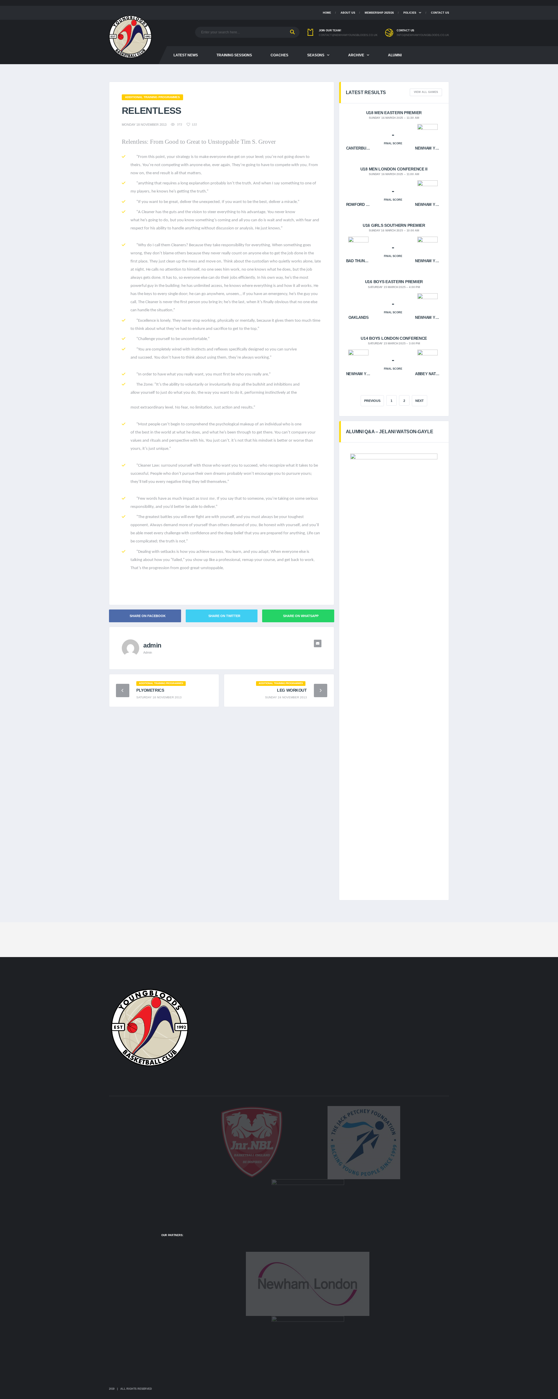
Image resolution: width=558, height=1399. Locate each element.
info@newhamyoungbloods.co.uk (423, 35)
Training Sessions (234, 55)
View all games (426, 92)
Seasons (315, 55)
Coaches (279, 55)
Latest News (186, 55)
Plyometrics (150, 690)
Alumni (395, 55)
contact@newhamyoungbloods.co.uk (348, 35)
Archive (356, 55)
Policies (409, 12)
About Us (348, 12)
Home (327, 12)
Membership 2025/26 (379, 12)
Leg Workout (292, 690)
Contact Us (440, 12)
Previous (372, 400)
